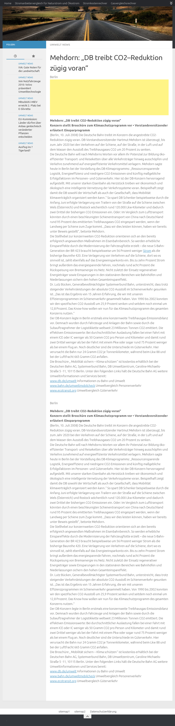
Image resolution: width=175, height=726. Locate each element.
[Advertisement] (109, 97)
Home (7, 3)
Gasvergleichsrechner (123, 3)
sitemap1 (64, 711)
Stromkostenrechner (95, 3)
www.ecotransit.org (63, 390)
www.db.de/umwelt (63, 380)
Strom (147, 250)
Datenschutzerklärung (103, 711)
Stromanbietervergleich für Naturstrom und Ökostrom (47, 3)
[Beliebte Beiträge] (33, 56)
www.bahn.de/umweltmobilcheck (72, 385)
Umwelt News (60, 44)
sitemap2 (80, 711)
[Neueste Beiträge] (15, 56)
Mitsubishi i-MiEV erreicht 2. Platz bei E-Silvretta (29, 105)
